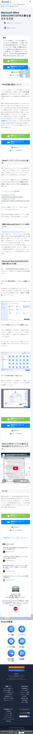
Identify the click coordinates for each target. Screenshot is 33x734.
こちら (24, 679)
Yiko (12, 23)
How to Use (5, 4)
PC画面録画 (24, 700)
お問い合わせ (23, 729)
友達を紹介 (8, 721)
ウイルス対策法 (8, 694)
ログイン (21, 678)
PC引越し (24, 696)
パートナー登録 (8, 713)
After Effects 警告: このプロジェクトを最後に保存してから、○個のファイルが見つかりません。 (15, 567)
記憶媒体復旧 (25, 688)
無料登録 (16, 676)
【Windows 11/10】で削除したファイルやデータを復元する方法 (15, 557)
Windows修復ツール (8, 690)
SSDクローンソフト (8, 700)
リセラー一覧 (8, 715)
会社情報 (8, 711)
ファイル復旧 (13, 4)
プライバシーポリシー (11, 729)
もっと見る (14, 612)
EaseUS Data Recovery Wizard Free (12, 232)
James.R (13, 28)
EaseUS (6, 2)
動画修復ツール (8, 696)
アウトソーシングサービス (8, 719)
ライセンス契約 (18, 729)
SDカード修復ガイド (8, 688)
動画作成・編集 (24, 698)
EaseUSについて (8, 709)
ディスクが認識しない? (8, 692)
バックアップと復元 (24, 694)
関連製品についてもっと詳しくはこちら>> (15, 537)
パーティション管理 (24, 692)
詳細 (16, 732)
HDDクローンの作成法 (8, 698)
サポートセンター (8, 717)
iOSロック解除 (24, 702)
